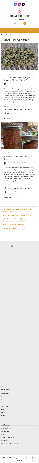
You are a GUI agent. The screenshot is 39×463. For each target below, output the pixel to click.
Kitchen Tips (5, 397)
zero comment (10, 86)
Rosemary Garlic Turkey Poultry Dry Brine (17, 215)
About (3, 409)
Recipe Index (5, 393)
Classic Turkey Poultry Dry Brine (14, 228)
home (3, 415)
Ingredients (7, 74)
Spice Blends (8, 153)
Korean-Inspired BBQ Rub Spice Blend (18, 157)
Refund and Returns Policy (9, 443)
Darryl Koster (11, 84)
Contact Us (4, 412)
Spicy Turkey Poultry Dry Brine (13, 224)
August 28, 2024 (22, 162)
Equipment (4, 400)
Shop (2, 403)
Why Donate (5, 406)
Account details (6, 428)
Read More (7, 118)
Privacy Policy (5, 440)
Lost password (5, 431)
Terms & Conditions (7, 437)
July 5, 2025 (21, 84)
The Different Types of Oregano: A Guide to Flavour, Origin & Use (19, 79)
